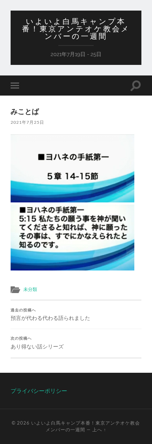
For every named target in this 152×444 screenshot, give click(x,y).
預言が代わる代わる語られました (50, 314)
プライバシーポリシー (39, 390)
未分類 (30, 289)
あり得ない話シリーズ (37, 342)
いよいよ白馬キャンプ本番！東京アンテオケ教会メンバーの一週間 (76, 29)
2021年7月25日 (27, 122)
